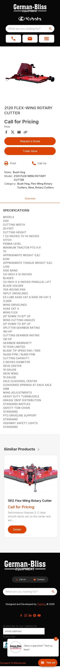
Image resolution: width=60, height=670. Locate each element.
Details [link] (17, 529)
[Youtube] (39, 615)
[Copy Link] (25, 132)
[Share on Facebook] (6, 132)
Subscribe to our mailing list (20, 626)
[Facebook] (21, 615)
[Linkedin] (30, 615)
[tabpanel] (30, 74)
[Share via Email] (19, 132)
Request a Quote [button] (30, 141)
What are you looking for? (24, 28)
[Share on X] (13, 132)
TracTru (41, 604)
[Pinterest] (34, 615)
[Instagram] (25, 615)
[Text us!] (48, 663)
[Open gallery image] (30, 73)
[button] (13, 39)
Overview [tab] (30, 198)
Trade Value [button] (30, 151)
